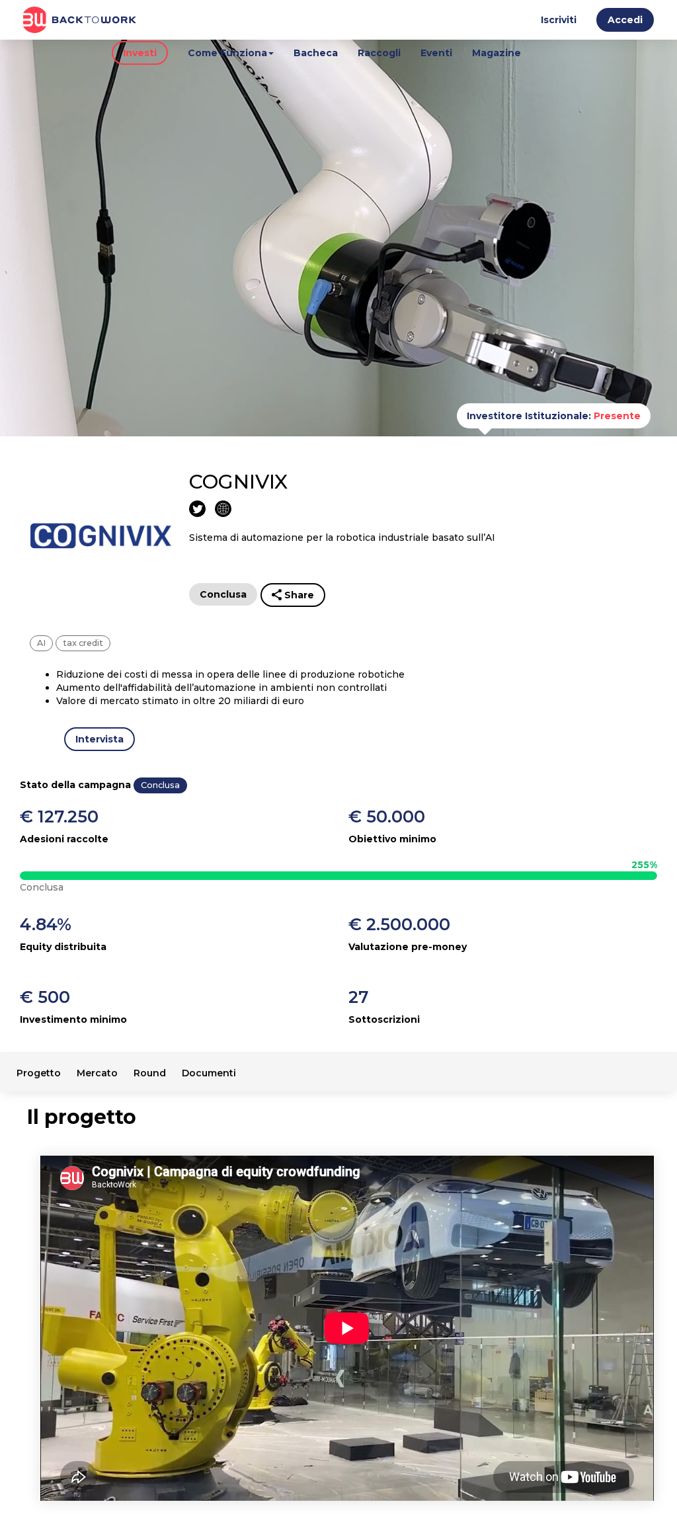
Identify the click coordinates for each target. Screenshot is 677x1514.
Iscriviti (559, 20)
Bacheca (316, 53)
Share (299, 595)
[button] (625, 22)
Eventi (436, 53)
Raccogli (379, 53)
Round (150, 1073)
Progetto (39, 1073)
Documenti (209, 1073)
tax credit (83, 643)
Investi (140, 53)
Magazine (496, 53)
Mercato (97, 1073)
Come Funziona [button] (227, 53)
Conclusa (223, 594)
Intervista (99, 739)
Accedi (625, 20)
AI (41, 643)
